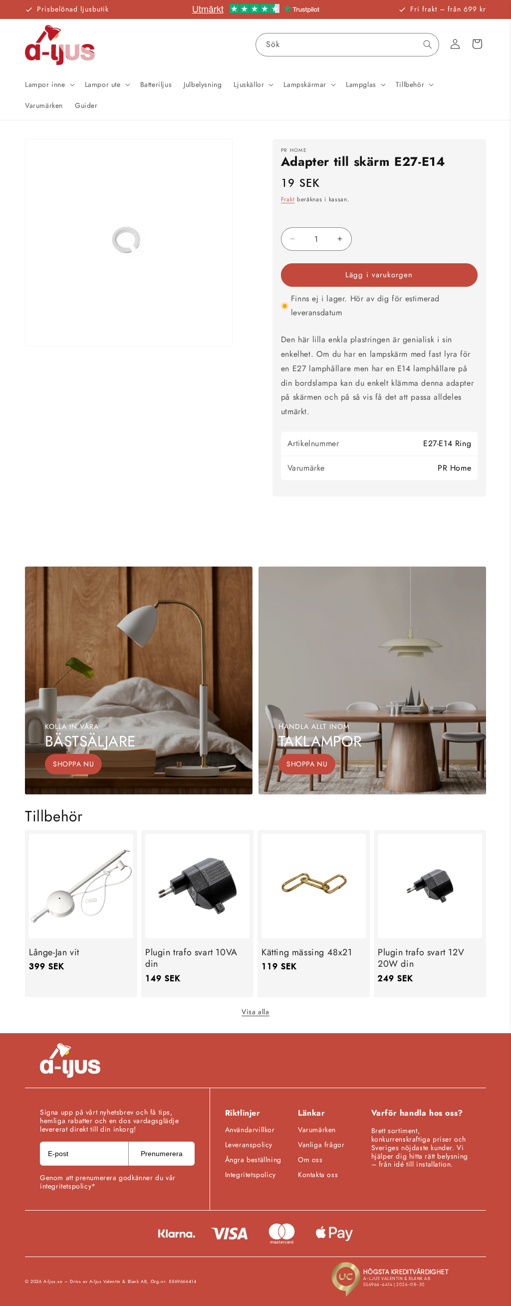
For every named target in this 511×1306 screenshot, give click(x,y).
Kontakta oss (318, 1175)
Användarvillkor (250, 1130)
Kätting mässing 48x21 (306, 952)
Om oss (310, 1160)
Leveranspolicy (248, 1145)
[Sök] (428, 44)
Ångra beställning (253, 1160)
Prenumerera (162, 1154)
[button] (49, 84)
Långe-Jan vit (54, 952)
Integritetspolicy (250, 1175)
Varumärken (317, 1130)
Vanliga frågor (321, 1145)
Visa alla (255, 1012)
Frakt (288, 199)
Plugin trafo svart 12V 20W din (421, 958)
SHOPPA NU (73, 764)
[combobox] (347, 44)
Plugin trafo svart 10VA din (191, 958)
